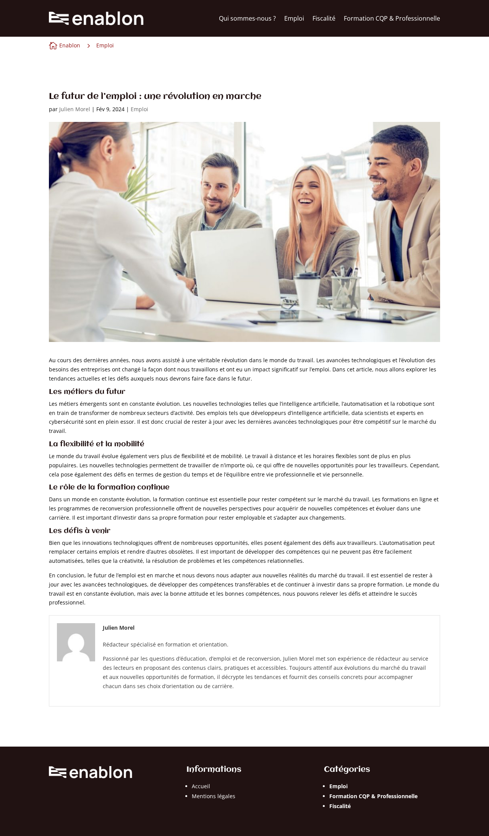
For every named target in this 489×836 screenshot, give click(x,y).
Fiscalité (324, 18)
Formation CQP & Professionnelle (392, 18)
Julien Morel (74, 109)
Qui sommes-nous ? (247, 18)
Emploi (294, 18)
